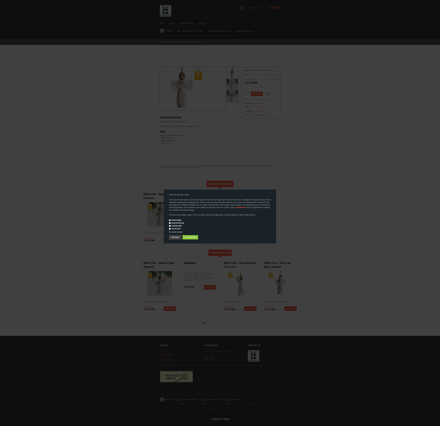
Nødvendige (177, 220)
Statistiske (176, 229)
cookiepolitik (240, 207)
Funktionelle (177, 226)
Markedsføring (178, 223)
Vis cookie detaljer (176, 232)
